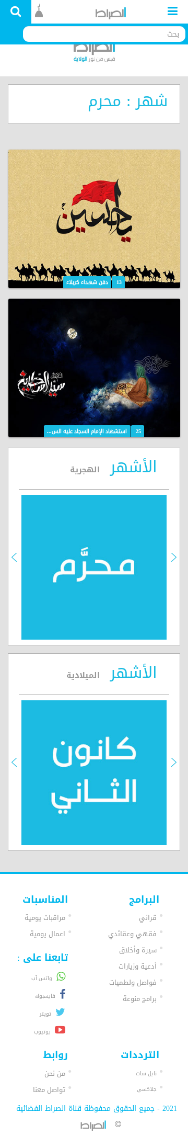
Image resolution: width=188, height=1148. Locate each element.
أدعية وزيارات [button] (138, 966)
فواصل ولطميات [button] (133, 982)
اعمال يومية (47, 933)
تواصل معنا (49, 1089)
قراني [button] (148, 917)
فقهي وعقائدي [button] (132, 933)
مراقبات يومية (45, 917)
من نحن (54, 1073)
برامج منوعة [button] (140, 998)
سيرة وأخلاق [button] (138, 950)
